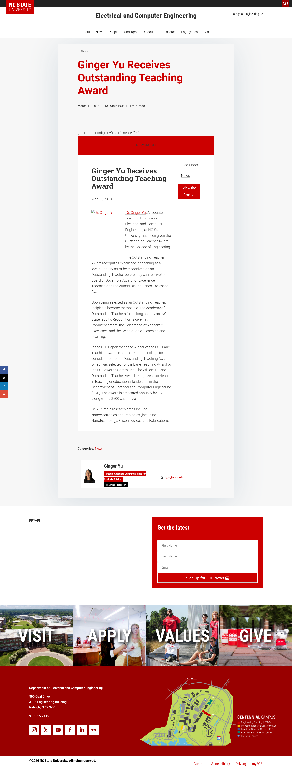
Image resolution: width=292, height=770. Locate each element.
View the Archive (189, 191)
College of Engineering (245, 14)
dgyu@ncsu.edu (174, 477)
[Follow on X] (46, 730)
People (113, 32)
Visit (207, 32)
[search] (285, 3)
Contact (200, 763)
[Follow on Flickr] (94, 730)
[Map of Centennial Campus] (207, 744)
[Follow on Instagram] (34, 730)
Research (169, 32)
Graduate (150, 32)
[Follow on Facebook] (70, 730)
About (86, 32)
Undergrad (131, 32)
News (99, 32)
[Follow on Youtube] (58, 730)
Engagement (190, 32)
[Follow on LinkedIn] (82, 730)
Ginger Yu (113, 466)
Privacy (241, 763)
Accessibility (220, 763)
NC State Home (21, 3)
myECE (257, 763)
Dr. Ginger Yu (136, 212)
